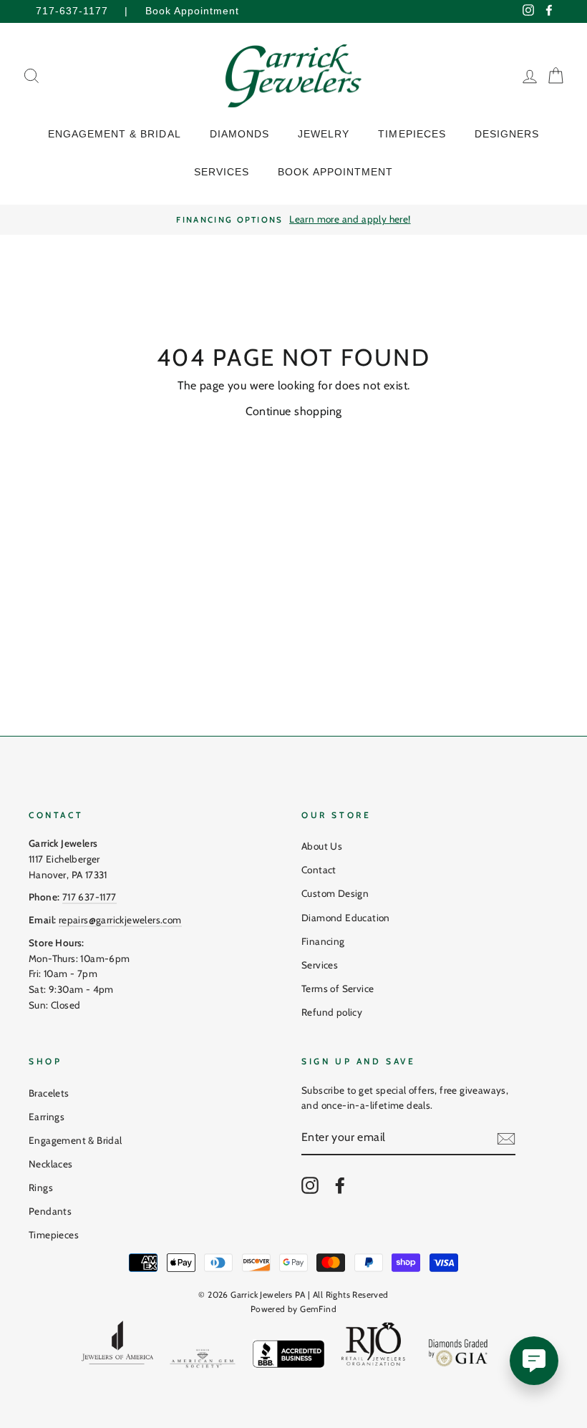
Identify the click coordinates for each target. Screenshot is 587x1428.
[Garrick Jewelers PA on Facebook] (340, 1185)
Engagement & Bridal (75, 1140)
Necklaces (51, 1164)
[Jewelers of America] (117, 1347)
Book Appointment (192, 11)
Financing (323, 941)
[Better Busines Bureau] (288, 1356)
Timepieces (54, 1234)
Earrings (46, 1116)
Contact (318, 869)
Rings (41, 1187)
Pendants (50, 1211)
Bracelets (49, 1093)
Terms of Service (337, 988)
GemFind (318, 1308)
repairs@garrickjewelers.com (120, 920)
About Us (321, 846)
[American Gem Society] (202, 1361)
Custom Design (335, 893)
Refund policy (331, 1012)
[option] (293, 220)
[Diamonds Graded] (459, 1355)
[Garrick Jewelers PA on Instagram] (310, 1185)
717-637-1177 (72, 11)
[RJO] (373, 1347)
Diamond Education (345, 917)
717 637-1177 (89, 897)
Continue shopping (294, 411)
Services (319, 965)
